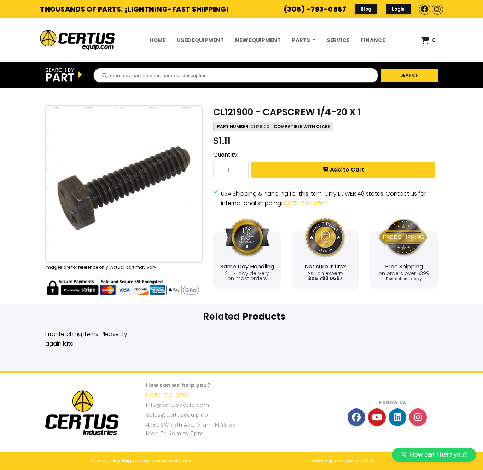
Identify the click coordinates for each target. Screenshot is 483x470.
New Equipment (258, 40)
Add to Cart (346, 170)
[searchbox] (238, 75)
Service (338, 40)
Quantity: (225, 155)
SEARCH (409, 75)
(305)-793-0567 (306, 203)
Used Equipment (200, 40)
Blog (366, 9)
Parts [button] (301, 40)
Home (157, 40)
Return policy (105, 461)
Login (398, 9)
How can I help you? (438, 454)
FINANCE (373, 40)
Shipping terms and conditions (156, 461)
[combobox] (235, 75)
